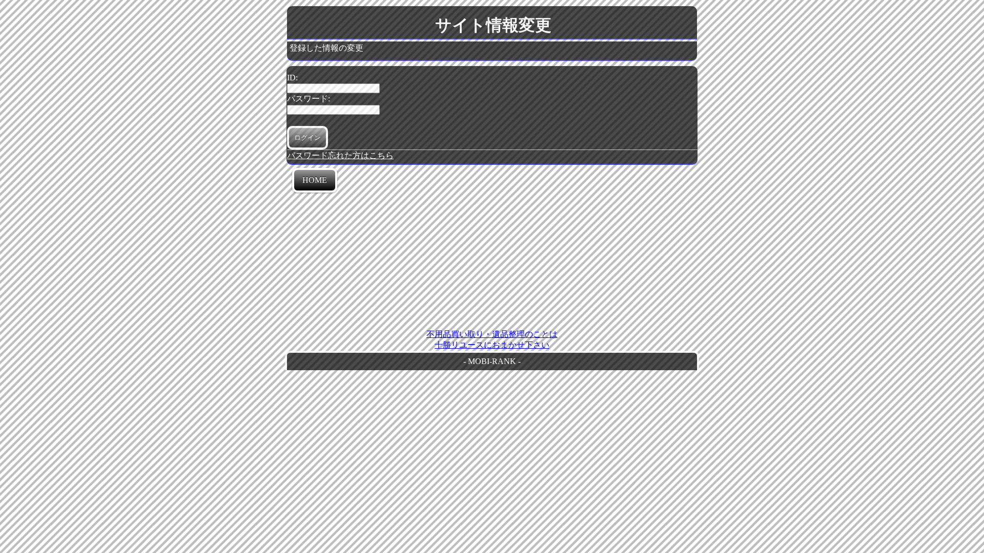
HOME (314, 180)
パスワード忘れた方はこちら (340, 155)
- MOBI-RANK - (492, 361)
